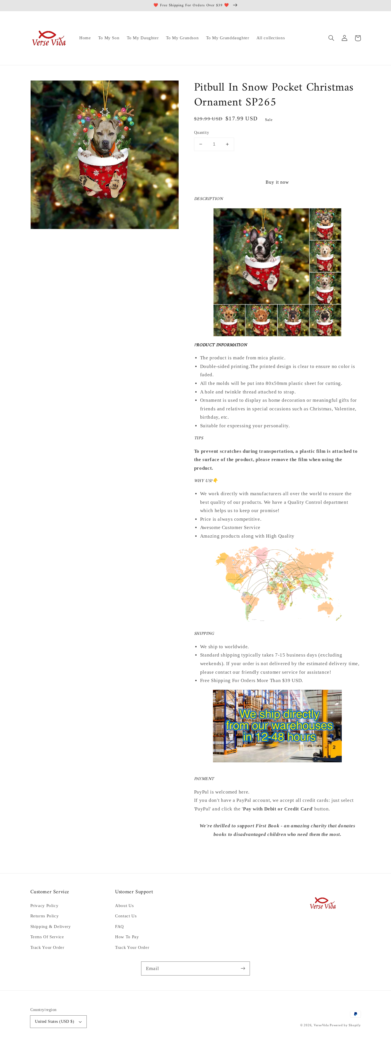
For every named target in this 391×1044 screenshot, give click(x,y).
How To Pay (127, 937)
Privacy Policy (44, 905)
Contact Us (126, 916)
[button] (331, 38)
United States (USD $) (54, 1021)
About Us (124, 905)
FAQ (119, 926)
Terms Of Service (47, 937)
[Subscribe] (243, 968)
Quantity (201, 132)
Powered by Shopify (345, 1025)
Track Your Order (47, 947)
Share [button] (206, 849)
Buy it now (277, 182)
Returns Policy (44, 916)
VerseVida (321, 1025)
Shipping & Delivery (50, 926)
